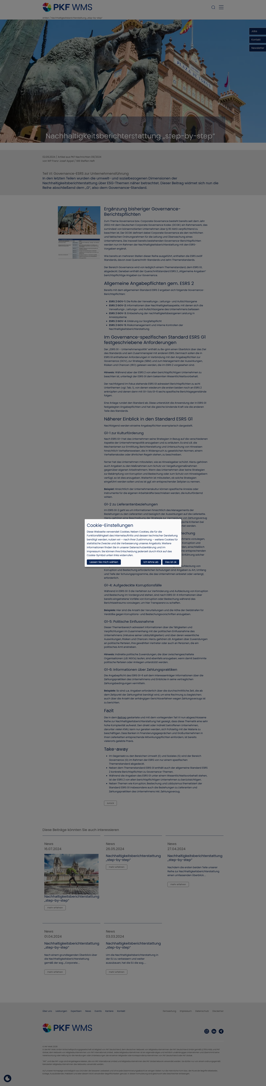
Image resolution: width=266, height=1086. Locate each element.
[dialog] (133, 543)
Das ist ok (170, 562)
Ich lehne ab (150, 562)
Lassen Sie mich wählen (104, 562)
